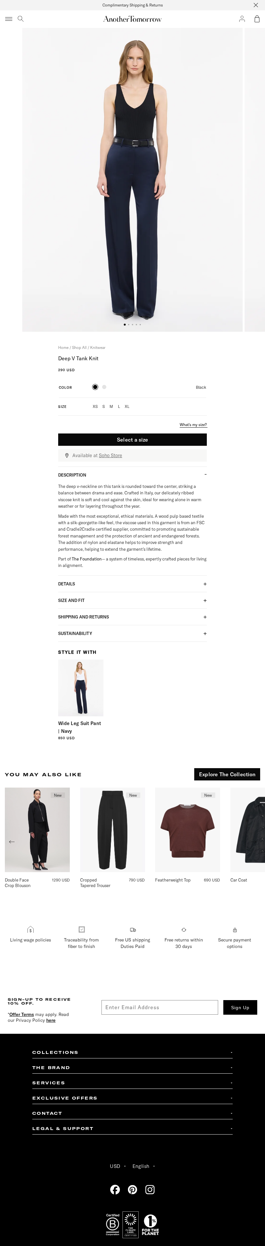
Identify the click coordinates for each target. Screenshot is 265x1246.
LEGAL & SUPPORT (63, 1128)
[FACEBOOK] (115, 1189)
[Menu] (9, 19)
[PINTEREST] (132, 1189)
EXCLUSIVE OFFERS (65, 1098)
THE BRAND (51, 1067)
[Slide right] (254, 842)
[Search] (21, 19)
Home (63, 347)
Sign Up (240, 1007)
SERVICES (48, 1082)
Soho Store (110, 455)
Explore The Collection (227, 774)
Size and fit (71, 600)
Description (72, 475)
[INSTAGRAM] (150, 1189)
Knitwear (97, 347)
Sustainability (75, 633)
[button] (257, 19)
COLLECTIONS (55, 1052)
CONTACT (47, 1113)
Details (66, 583)
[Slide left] (11, 842)
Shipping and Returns (83, 616)
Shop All (79, 347)
